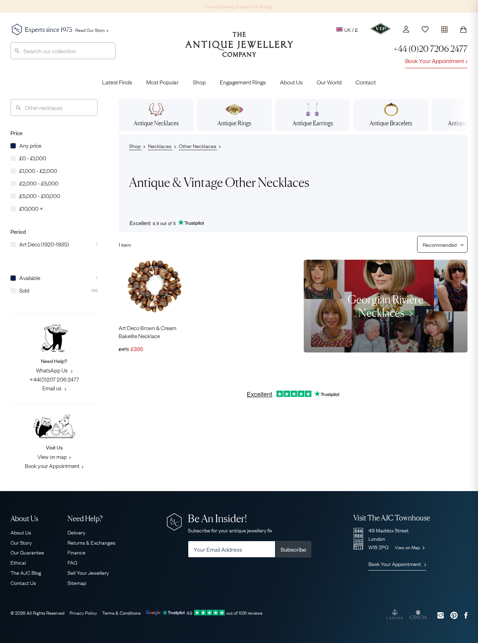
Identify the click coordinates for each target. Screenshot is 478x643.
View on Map (408, 547)
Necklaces (156, 123)
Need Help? (85, 518)
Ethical (18, 562)
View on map (52, 456)
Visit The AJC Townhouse (391, 517)
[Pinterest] (454, 615)
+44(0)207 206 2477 (54, 379)
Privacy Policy (83, 612)
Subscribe (293, 549)
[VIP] (381, 28)
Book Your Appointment (434, 60)
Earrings (313, 123)
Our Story (21, 542)
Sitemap (77, 582)
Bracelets (391, 123)
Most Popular (162, 82)
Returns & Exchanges (91, 542)
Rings (234, 123)
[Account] (406, 29)
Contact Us (23, 582)
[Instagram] (440, 615)
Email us (52, 388)
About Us (291, 82)
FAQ (72, 562)
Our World (329, 82)
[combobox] (62, 50)
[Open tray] (444, 28)
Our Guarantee (27, 552)
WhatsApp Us (52, 370)
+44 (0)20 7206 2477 (430, 49)
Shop (199, 82)
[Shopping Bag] (463, 29)
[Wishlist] (425, 29)
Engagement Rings (243, 82)
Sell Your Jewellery (88, 572)
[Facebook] (466, 615)
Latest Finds (117, 82)
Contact (366, 82)
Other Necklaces (198, 145)
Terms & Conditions (121, 612)
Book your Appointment (52, 465)
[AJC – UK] (239, 49)
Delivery (76, 532)
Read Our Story (90, 29)
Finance (76, 552)
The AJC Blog (25, 572)
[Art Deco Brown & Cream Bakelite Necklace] (154, 286)
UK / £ (351, 29)
